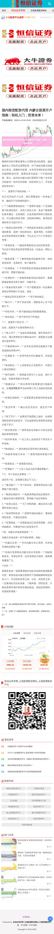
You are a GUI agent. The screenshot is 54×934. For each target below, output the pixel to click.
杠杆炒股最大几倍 (39, 800)
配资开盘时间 (39, 818)
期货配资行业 (13, 806)
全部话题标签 (27, 824)
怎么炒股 (13, 800)
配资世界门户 (39, 806)
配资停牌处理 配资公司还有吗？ (20, 765)
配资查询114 (14, 818)
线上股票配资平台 (14, 812)
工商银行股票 (39, 788)
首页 (4, 10)
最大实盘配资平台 (39, 812)
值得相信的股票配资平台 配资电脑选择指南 (24, 771)
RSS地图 (24, 925)
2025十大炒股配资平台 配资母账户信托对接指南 (26, 752)
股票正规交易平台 (14, 788)
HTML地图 (33, 925)
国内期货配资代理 (40, 120)
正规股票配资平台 (15, 388)
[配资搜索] (49, 4)
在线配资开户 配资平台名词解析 (20, 746)
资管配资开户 (13, 794)
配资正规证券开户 (39, 794)
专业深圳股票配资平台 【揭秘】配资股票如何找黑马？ (29, 759)
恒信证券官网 (18, 10)
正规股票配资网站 (39, 10)
